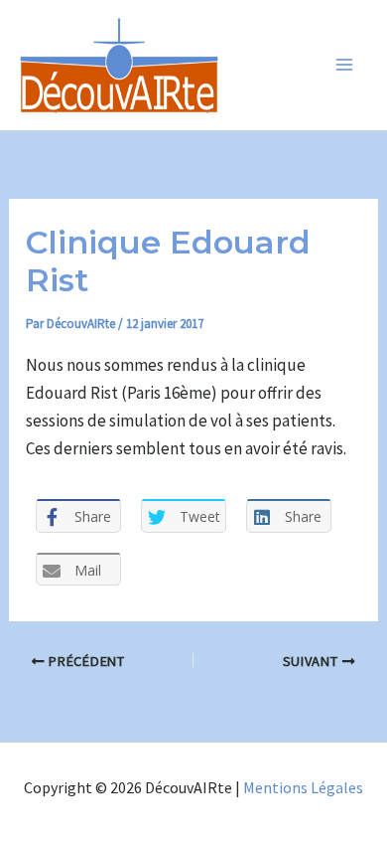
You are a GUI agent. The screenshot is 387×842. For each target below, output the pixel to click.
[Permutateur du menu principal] (345, 65)
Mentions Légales (303, 787)
